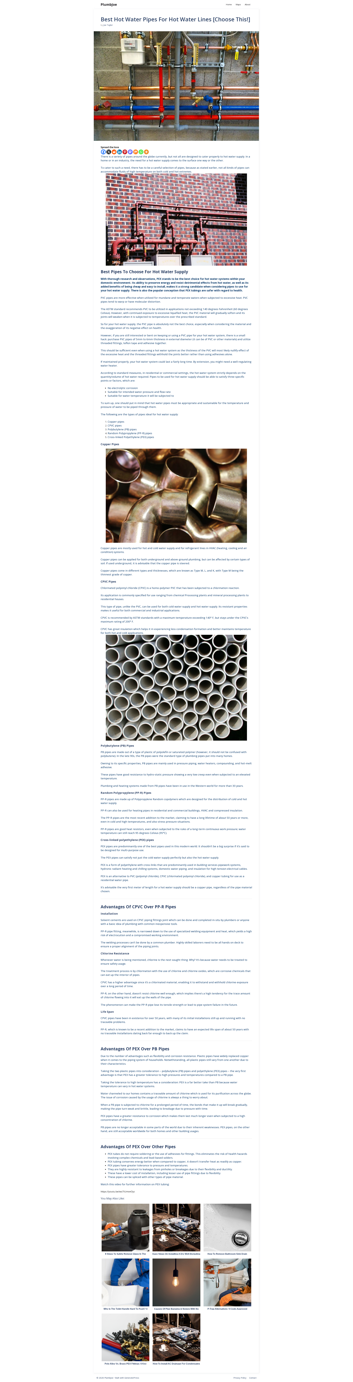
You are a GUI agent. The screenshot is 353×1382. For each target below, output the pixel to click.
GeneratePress (131, 1377)
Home (229, 4)
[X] (108, 151)
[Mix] (135, 151)
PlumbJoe (109, 4)
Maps (238, 4)
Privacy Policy (239, 1377)
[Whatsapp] (141, 151)
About (247, 4)
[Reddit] (114, 151)
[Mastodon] (130, 151)
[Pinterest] (124, 151)
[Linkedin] (119, 151)
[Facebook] (103, 151)
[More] (146, 151)
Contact (252, 1377)
